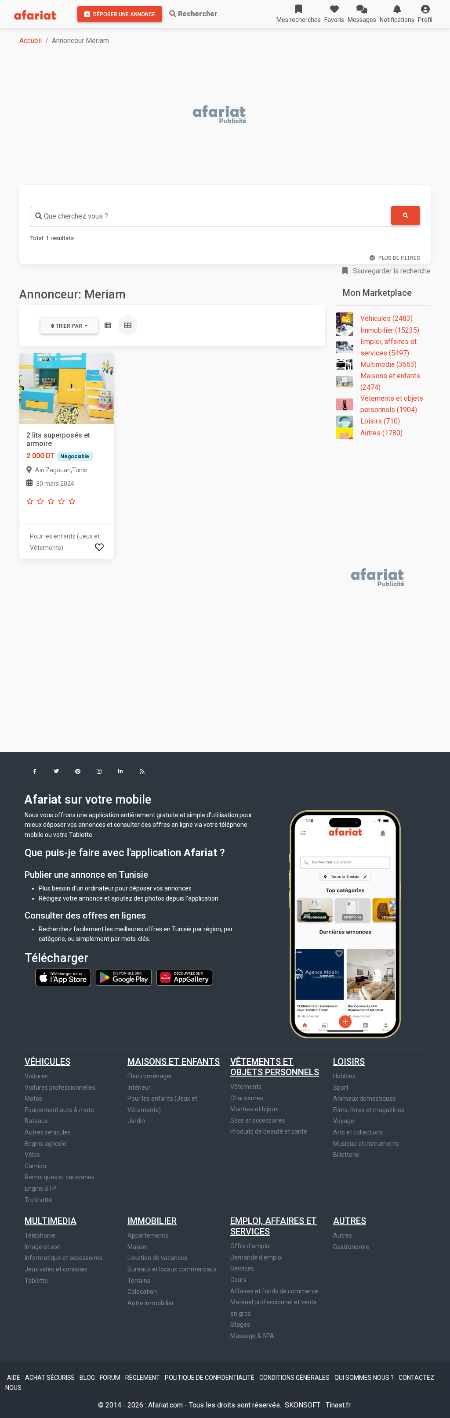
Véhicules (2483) (386, 318)
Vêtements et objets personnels (274, 1066)
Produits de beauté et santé (268, 1131)
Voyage (343, 1120)
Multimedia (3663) (388, 364)
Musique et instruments (366, 1143)
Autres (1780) (381, 433)
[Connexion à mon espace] (99, 547)
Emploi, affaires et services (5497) (388, 347)
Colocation (142, 1291)
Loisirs (349, 1061)
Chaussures (246, 1098)
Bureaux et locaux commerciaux (172, 1269)
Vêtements (245, 1086)
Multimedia (50, 1221)
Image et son (43, 1246)
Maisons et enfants (173, 1061)
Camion (35, 1166)
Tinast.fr (338, 1405)
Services (242, 1268)
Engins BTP (40, 1188)
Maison (137, 1246)
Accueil (30, 40)
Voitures (36, 1076)
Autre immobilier (150, 1303)
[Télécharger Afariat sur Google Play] (124, 976)
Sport (340, 1087)
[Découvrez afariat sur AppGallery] (184, 976)
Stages (240, 1324)
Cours (238, 1279)
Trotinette (38, 1199)
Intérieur (139, 1087)
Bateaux (36, 1120)
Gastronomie (351, 1246)
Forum (111, 1377)
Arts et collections (358, 1132)
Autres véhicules (48, 1132)
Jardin (136, 1120)
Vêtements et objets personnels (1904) (391, 404)
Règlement (143, 1377)
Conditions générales (295, 1377)
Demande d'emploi (256, 1257)
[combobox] (210, 216)
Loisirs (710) (380, 421)
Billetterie (346, 1154)
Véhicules (47, 1061)
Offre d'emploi (250, 1245)
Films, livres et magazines (368, 1109)
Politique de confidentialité (210, 1377)
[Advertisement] (230, 115)
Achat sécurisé (50, 1377)
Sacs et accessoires (257, 1120)
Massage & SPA (252, 1335)
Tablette (36, 1280)
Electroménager (149, 1076)
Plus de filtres (399, 258)
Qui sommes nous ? (364, 1377)
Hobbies (344, 1076)
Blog (88, 1377)
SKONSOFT (303, 1405)
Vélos (32, 1154)
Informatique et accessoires (63, 1257)
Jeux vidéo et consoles (56, 1269)
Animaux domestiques (364, 1098)
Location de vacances (157, 1257)
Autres (349, 1221)
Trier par (68, 326)
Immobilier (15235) (389, 330)
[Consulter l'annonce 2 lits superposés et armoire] (66, 388)
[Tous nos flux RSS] (142, 772)
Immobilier (152, 1221)
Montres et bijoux (254, 1109)
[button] (425, 14)
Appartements (147, 1235)
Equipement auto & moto (59, 1109)
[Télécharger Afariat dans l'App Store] (63, 976)
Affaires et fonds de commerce (274, 1291)
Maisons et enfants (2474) (390, 381)
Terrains (138, 1280)
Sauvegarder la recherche (391, 271)
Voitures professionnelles (60, 1087)
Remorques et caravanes (59, 1177)
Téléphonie (40, 1235)
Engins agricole (45, 1143)
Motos (33, 1098)
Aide (14, 1377)
